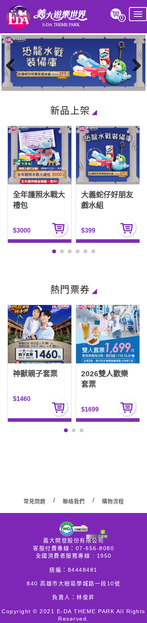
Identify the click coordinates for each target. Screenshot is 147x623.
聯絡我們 (74, 501)
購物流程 (113, 501)
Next (134, 63)
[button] (54, 251)
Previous (13, 63)
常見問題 (34, 501)
